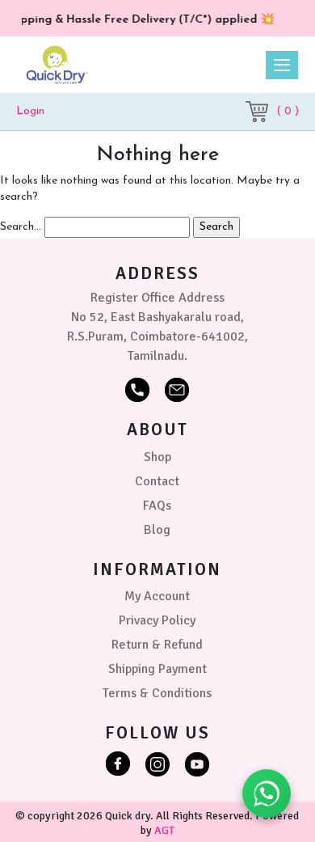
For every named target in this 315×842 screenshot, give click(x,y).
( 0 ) (287, 111)
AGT (164, 830)
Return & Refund (157, 645)
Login (30, 111)
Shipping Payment (157, 669)
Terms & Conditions (157, 693)
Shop (157, 457)
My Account (157, 596)
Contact (157, 481)
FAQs (157, 505)
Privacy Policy (157, 620)
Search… (20, 227)
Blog (157, 530)
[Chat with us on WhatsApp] (266, 793)
